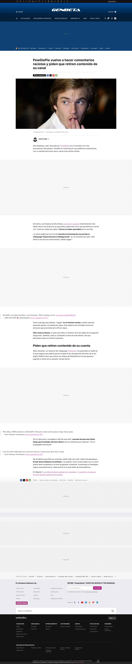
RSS (89, 602)
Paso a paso (19, 588)
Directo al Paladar (65, 626)
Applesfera (19, 631)
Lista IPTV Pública (96, 576)
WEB (85, 18)
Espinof (48, 629)
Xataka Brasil (19, 650)
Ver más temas (22, 603)
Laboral (35, 595)
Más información (79, 662)
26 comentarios (40, 75)
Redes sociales (20, 595)
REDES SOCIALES (61, 18)
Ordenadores (84, 48)
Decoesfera (93, 629)
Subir (111, 618)
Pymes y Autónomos (108, 629)
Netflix (101, 48)
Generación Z (42, 48)
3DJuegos (34, 626)
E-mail (56, 75)
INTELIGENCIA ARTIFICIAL (42, 18)
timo (52, 595)
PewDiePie (64, 146)
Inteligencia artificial (56, 588)
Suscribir (97, 588)
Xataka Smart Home (21, 634)
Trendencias (93, 626)
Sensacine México (51, 647)
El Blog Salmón (109, 626)
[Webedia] (21, 618)
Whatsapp (66, 48)
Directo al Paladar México (65, 648)
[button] (44, 139)
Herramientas (20, 591)
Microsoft (58, 48)
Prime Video (75, 48)
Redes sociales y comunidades (49, 480)
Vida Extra (34, 629)
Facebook (112, 18)
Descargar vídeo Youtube (66, 576)
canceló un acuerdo (71, 224)
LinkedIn (97, 602)
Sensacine (48, 626)
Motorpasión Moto (80, 629)
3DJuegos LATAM (36, 647)
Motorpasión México (78, 648)
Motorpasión (78, 626)
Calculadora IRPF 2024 (82, 576)
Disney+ (108, 48)
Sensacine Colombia (48, 651)
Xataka (18, 626)
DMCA (71, 480)
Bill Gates (33, 48)
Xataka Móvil (19, 629)
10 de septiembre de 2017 (39, 318)
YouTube (63, 480)
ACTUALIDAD (25, 18)
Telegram (115, 18)
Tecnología (94, 48)
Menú (21, 12)
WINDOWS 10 (75, 18)
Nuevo (110, 12)
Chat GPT (32, 576)
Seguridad (36, 591)
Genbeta (66, 10)
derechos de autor (82, 480)
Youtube (82, 602)
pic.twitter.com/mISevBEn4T (66, 315)
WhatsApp (36, 598)
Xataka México (20, 647)
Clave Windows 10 (50, 576)
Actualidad (36, 588)
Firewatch (72, 351)
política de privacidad (91, 591)
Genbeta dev (54, 591)
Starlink (51, 48)
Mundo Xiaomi (20, 636)
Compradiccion (94, 631)
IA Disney (40, 576)
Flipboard (108, 18)
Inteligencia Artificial (56, 598)
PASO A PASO (95, 18)
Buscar (112, 611)
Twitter (105, 18)
